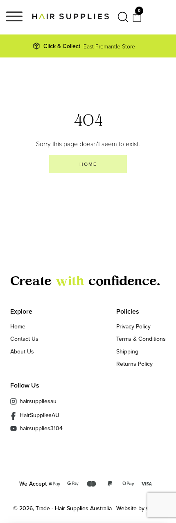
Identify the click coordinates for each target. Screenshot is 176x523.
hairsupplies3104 (41, 428)
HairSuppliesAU (39, 415)
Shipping (127, 351)
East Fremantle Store (89, 46)
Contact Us (24, 339)
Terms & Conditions (141, 339)
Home (17, 326)
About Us (22, 351)
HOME (88, 164)
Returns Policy (134, 364)
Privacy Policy (133, 326)
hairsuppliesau (38, 401)
